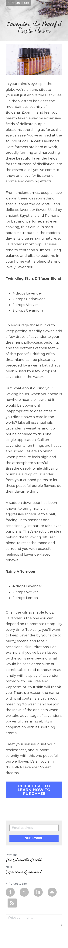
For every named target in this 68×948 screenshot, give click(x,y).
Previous (11, 855)
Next (9, 867)
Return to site (20, 2)
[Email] (52, 892)
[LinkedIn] (38, 892)
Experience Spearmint (24, 872)
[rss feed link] (12, 903)
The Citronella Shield (23, 860)
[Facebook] (10, 892)
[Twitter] (24, 892)
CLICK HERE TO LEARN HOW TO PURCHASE (34, 790)
